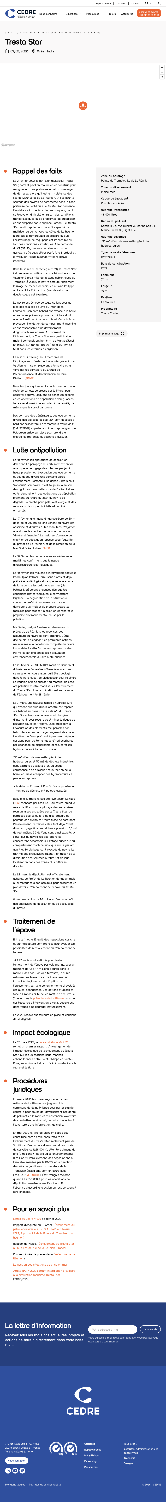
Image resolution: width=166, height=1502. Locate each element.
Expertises (71, 13)
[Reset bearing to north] (162, 76)
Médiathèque (91, 1455)
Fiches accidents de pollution (61, 33)
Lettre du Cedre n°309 (27, 1218)
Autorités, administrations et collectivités (141, 1450)
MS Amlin (32, 1174)
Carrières (121, 3)
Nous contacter (17, 1460)
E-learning (90, 1461)
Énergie (128, 1463)
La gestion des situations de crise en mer (40, 1264)
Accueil (10, 33)
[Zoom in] (162, 67)
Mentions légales (15, 1484)
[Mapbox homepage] (8, 145)
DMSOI (46, 548)
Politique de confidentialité (45, 1484)
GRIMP (29, 378)
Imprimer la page (109, 333)
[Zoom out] (162, 72)
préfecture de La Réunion (49, 998)
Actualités (127, 13)
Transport (129, 1457)
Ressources (92, 13)
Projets (112, 13)
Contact (135, 3)
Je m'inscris (150, 1329)
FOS (16, 802)
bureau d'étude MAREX (53, 1042)
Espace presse (103, 3)
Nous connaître (48, 13)
